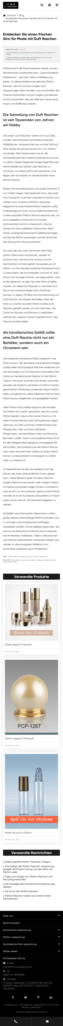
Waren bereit (10, 951)
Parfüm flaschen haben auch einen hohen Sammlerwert (28, 556)
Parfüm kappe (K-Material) (19, 738)
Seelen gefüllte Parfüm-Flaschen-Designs (27, 861)
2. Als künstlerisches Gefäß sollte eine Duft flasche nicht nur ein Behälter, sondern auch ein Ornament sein (29, 58)
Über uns (8, 915)
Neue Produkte (11, 922)
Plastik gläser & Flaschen (18, 644)
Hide (22, 49)
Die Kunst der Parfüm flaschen (21, 891)
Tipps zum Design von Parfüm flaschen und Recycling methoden (27, 878)
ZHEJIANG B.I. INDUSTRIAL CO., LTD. (37, 1005)
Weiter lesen (11, 651)
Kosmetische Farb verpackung (20, 944)
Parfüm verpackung (14, 937)
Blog (21, 15)
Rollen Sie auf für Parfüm (18, 832)
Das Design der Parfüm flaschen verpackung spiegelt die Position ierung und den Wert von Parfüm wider (28, 869)
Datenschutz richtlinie (36, 1012)
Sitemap (20, 1012)
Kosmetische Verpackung (17, 930)
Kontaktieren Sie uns (14, 958)
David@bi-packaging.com (17, 966)
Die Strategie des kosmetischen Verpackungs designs (29, 885)
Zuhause (11, 15)
